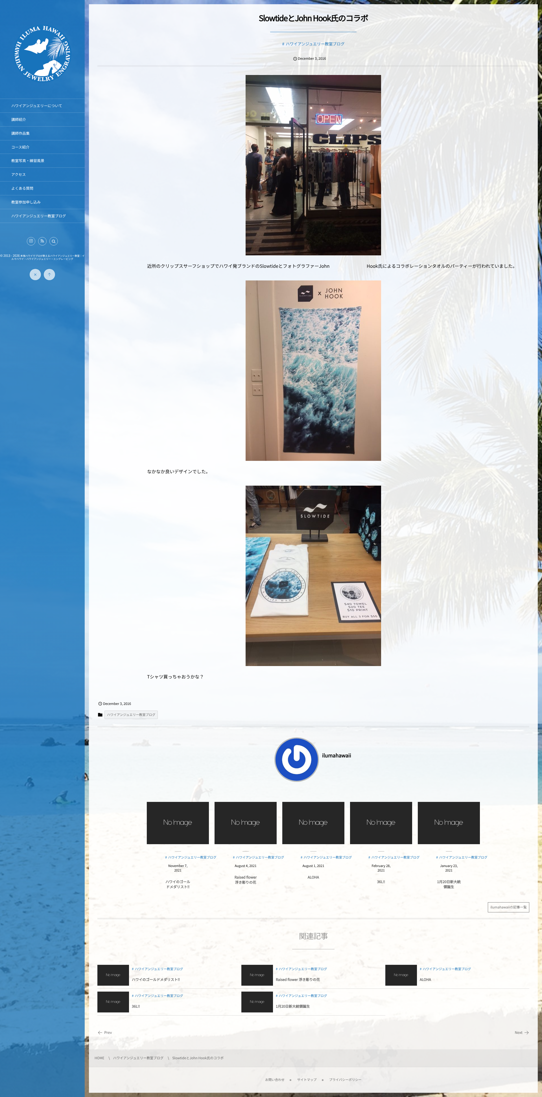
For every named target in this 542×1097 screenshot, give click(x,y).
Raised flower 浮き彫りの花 (246, 879)
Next (518, 1032)
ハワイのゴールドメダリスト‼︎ (177, 884)
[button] (53, 241)
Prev (108, 1032)
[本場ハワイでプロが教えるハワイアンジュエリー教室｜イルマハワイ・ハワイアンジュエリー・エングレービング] (42, 82)
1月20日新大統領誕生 (448, 884)
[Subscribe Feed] (42, 241)
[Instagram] (31, 241)
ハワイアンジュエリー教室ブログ (315, 44)
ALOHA (313, 877)
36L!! (381, 881)
